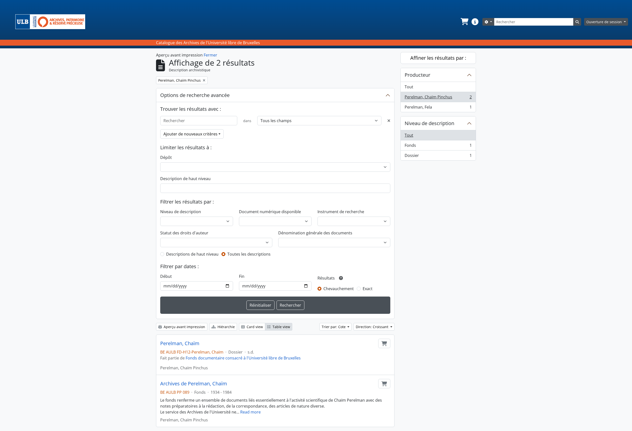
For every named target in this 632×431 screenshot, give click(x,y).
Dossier (438, 156)
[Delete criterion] (388, 121)
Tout (409, 87)
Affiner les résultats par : (438, 58)
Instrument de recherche (340, 211)
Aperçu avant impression (184, 326)
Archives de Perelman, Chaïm (193, 384)
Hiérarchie (226, 326)
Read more (250, 412)
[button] (464, 21)
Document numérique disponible (270, 211)
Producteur (417, 75)
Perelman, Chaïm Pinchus (438, 98)
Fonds (438, 146)
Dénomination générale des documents (315, 233)
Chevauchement (338, 288)
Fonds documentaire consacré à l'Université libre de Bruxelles (243, 358)
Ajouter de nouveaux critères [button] (190, 134)
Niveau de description (180, 211)
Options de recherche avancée (195, 95)
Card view (254, 326)
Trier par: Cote (334, 326)
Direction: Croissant (372, 326)
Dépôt (166, 157)
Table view (281, 326)
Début (166, 276)
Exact (368, 288)
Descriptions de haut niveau (192, 254)
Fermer (210, 55)
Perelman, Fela (438, 108)
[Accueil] (52, 21)
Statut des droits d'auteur (184, 233)
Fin (241, 276)
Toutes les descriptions (249, 254)
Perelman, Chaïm (179, 343)
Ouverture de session (604, 21)
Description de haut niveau (185, 178)
